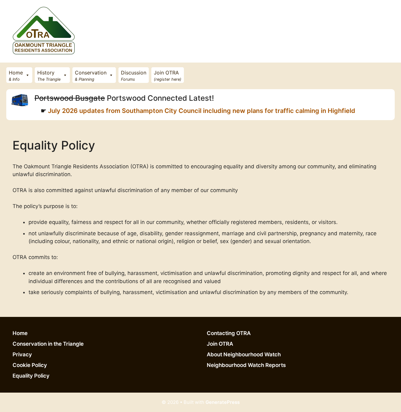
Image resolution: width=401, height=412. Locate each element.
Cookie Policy (30, 365)
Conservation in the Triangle (48, 344)
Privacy (22, 354)
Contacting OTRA (229, 333)
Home (20, 333)
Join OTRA (220, 344)
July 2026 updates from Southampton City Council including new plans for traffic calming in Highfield (200, 110)
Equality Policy (31, 376)
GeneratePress (223, 402)
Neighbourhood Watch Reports (246, 365)
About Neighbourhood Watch (244, 354)
